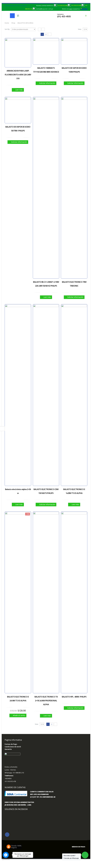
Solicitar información (47, 83)
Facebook (7, 834)
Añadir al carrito (19, 715)
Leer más (19, 90)
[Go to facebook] (6, 855)
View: (79, 29)
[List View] (43, 29)
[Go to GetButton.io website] (6, 859)
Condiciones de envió (13, 747)
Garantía (8, 749)
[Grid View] (39, 29)
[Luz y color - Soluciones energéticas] (22, 15)
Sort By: (7, 29)
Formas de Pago (11, 744)
